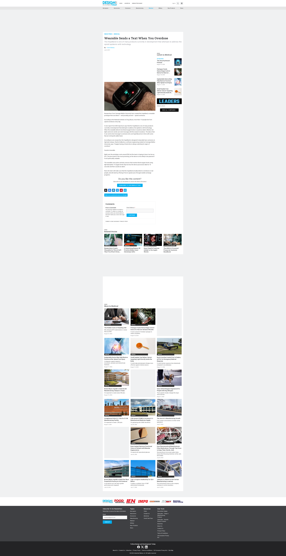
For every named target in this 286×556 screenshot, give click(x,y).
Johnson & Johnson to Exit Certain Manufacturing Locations (168, 480)
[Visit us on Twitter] (142, 547)
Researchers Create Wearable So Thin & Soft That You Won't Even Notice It (112, 250)
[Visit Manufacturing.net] (166, 501)
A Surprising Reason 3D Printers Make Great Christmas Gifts (132, 250)
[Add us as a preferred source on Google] (125, 190)
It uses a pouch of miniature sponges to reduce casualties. (141, 332)
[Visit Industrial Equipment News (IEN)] (130, 501)
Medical (117, 34)
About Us (115, 550)
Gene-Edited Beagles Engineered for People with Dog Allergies (168, 389)
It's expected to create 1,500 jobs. (113, 422)
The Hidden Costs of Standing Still (115, 327)
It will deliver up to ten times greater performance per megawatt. (114, 484)
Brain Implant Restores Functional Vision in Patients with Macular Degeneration (141, 448)
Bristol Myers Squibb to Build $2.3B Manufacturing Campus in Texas (115, 389)
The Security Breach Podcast (163, 61)
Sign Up (107, 522)
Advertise (128, 550)
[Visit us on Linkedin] (146, 547)
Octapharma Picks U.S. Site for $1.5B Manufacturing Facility (116, 419)
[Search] (177, 3)
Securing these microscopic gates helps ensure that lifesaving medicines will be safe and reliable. (169, 454)
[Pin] (121, 190)
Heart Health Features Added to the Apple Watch (151, 250)
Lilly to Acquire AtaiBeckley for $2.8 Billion (142, 480)
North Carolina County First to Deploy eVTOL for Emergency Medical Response (169, 359)
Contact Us (122, 550)
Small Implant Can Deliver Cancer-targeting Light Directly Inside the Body (165, 91)
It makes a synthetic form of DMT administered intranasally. (140, 484)
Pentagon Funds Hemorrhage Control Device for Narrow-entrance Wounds (163, 71)
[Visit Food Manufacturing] (119, 501)
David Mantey (111, 47)
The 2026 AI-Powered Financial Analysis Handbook (171, 250)
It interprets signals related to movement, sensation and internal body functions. (114, 363)
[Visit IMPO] (143, 501)
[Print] (105, 190)
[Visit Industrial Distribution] (155, 501)
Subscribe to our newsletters (130, 185)
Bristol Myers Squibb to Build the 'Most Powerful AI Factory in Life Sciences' (116, 480)
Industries (108, 34)
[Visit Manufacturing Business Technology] (178, 501)
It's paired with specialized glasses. (140, 452)
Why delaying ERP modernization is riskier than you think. (115, 330)
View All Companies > (169, 110)
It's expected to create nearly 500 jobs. (114, 393)
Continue (132, 215)
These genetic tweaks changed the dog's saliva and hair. (168, 393)
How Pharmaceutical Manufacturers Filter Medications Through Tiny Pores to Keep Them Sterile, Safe (169, 448)
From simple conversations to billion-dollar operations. (168, 421)
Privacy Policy (136, 550)
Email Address (131, 207)
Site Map (171, 550)
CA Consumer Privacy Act (160, 550)
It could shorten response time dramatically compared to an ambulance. (168, 364)
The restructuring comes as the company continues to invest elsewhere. (168, 484)
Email (104, 514)
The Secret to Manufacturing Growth (168, 418)
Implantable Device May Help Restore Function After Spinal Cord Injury (164, 80)
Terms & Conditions (147, 550)
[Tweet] (117, 190)
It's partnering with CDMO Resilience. (141, 422)
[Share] (109, 190)
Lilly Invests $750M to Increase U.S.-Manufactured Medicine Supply (142, 419)
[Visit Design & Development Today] (108, 501)
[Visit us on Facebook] (138, 547)
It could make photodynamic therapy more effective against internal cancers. (142, 364)
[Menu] (181, 3)
